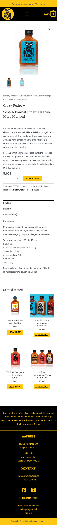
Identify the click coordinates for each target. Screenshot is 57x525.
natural (23, 190)
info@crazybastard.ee (28, 476)
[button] (49, 29)
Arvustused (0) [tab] (10, 214)
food (10, 190)
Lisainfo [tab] (7, 209)
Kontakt (28, 513)
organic (30, 190)
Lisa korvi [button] (15, 332)
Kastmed (14, 96)
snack (36, 190)
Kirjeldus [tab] (7, 203)
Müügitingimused (28, 509)
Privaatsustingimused (28, 505)
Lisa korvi (32, 178)
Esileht (6, 96)
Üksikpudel (25, 96)
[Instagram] (33, 490)
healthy (16, 190)
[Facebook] (23, 490)
